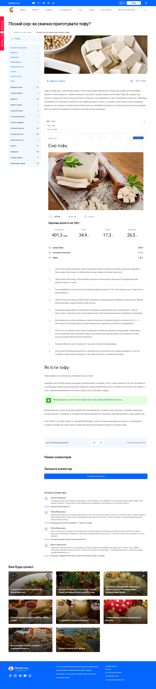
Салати (24, 146)
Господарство (66, 10)
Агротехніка (106, 10)
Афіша (22, 10)
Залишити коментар (96, 476)
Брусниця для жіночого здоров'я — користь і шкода (71, 523)
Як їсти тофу (52, 129)
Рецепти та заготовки (22, 32)
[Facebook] (38, 3)
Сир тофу (51, 126)
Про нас (108, 669)
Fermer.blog (12, 10)
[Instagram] (48, 3)
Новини (35, 10)
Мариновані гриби (24, 163)
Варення (24, 99)
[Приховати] (144, 121)
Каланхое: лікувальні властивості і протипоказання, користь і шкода (78, 556)
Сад (80, 10)
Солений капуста (24, 128)
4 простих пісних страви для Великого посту (101, 400)
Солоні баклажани (24, 117)
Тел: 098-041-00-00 (111, 676)
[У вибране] (48, 575)
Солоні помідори (24, 122)
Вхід (134, 3)
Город (91, 10)
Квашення (24, 152)
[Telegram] (43, 3)
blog (14, 3)
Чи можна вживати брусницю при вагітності (68, 539)
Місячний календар (126, 10)
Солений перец (24, 111)
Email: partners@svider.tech (114, 680)
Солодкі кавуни (24, 158)
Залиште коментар (58, 469)
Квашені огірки (24, 87)
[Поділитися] (131, 80)
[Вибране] (146, 3)
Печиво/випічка (24, 134)
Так (94, 443)
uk (123, 3)
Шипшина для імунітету (60, 507)
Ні (101, 443)
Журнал (49, 10)
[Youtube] (33, 3)
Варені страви (24, 105)
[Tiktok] (53, 3)
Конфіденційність (111, 666)
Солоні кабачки (24, 93)
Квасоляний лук (24, 140)
